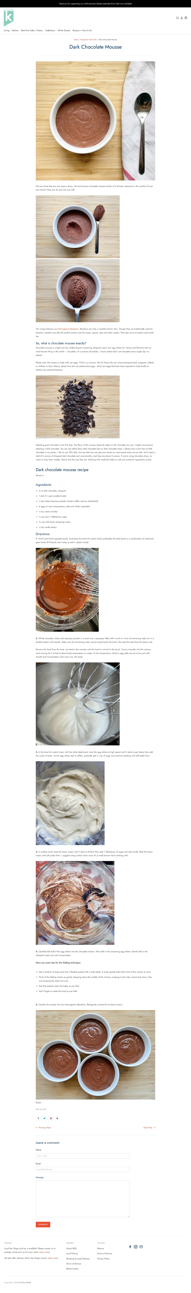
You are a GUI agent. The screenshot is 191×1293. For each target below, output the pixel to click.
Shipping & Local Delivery (78, 1258)
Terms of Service (73, 1263)
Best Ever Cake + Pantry (32, 30)
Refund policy (72, 1268)
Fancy (57, 1118)
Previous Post (44, 1127)
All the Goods (64, 30)
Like (38, 1118)
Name (38, 1149)
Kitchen (15, 30)
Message (40, 1177)
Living (6, 30)
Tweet (44, 1118)
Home (76, 39)
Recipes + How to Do (82, 30)
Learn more (44, 1252)
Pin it (51, 1118)
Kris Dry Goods (25, 1282)
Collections (50, 30)
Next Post (148, 1127)
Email (38, 1163)
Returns (100, 1248)
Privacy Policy (103, 1258)
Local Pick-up (72, 1253)
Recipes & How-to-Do (89, 39)
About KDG (71, 1248)
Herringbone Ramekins (68, 328)
